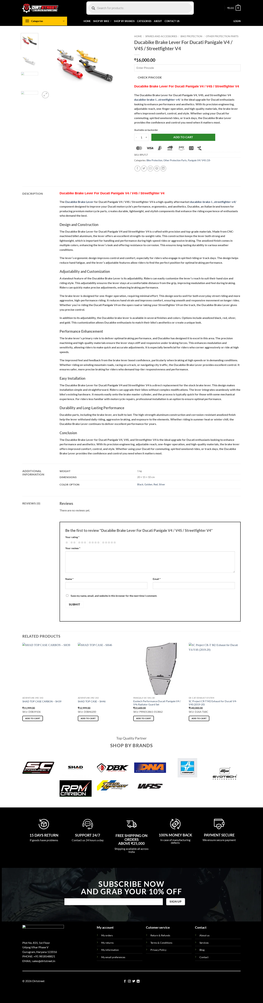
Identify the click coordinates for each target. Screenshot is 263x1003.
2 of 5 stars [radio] (72, 542)
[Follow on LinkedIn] (138, 981)
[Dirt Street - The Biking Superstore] (40, 8)
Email (157, 578)
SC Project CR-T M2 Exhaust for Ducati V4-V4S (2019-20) (213, 703)
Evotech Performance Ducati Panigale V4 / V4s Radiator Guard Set (157, 703)
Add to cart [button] (32, 718)
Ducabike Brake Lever (79, 201)
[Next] (122, 66)
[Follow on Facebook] (124, 981)
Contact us (172, 21)
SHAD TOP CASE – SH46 (92, 701)
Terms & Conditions (161, 942)
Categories (144, 21)
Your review (72, 548)
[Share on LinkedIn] (163, 168)
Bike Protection (191, 36)
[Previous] (47, 66)
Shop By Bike (101, 21)
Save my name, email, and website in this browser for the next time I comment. (114, 595)
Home (87, 21)
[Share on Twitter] (144, 168)
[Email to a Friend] (150, 168)
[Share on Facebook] (137, 168)
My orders (107, 935)
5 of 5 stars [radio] (108, 542)
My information (110, 949)
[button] (234, 8)
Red (156, 484)
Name (69, 578)
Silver (162, 484)
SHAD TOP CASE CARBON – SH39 (41, 701)
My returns (107, 942)
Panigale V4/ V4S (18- (199, 160)
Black (140, 484)
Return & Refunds (160, 935)
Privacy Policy (158, 949)
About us (204, 935)
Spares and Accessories (161, 36)
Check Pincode (150, 77)
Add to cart (183, 137)
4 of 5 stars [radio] (93, 542)
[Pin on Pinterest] (157, 168)
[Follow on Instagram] (129, 981)
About (158, 21)
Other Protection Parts (222, 36)
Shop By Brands (124, 21)
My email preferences (113, 957)
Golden (148, 484)
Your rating (72, 537)
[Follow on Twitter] (133, 981)
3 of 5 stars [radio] (81, 542)
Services (204, 942)
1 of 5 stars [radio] (66, 542)
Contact (203, 957)
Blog (201, 949)
